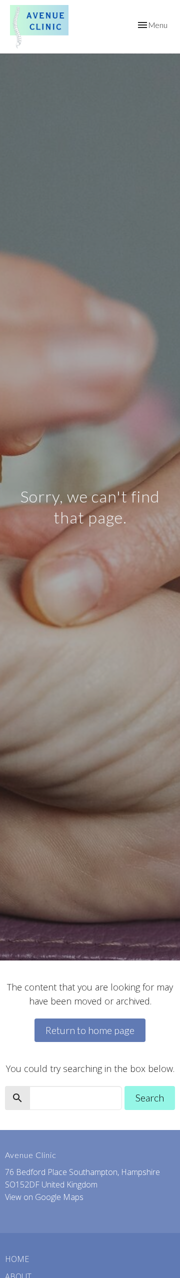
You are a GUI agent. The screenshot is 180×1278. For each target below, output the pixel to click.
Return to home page (90, 1030)
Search (150, 1098)
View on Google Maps (44, 1197)
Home (17, 1259)
